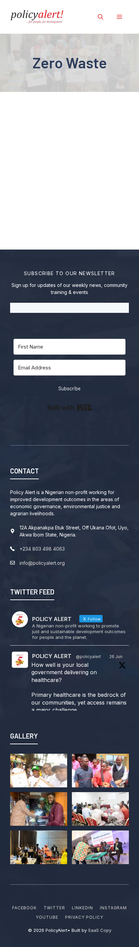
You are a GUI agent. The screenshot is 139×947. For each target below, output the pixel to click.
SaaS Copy (99, 930)
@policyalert (88, 656)
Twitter (54, 907)
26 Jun (115, 656)
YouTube (47, 917)
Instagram (113, 907)
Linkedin (82, 907)
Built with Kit (69, 407)
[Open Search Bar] (100, 17)
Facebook (24, 907)
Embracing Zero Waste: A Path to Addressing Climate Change (67, 140)
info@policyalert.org (42, 563)
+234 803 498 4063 (42, 549)
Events (78, 162)
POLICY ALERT (52, 656)
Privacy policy (84, 917)
